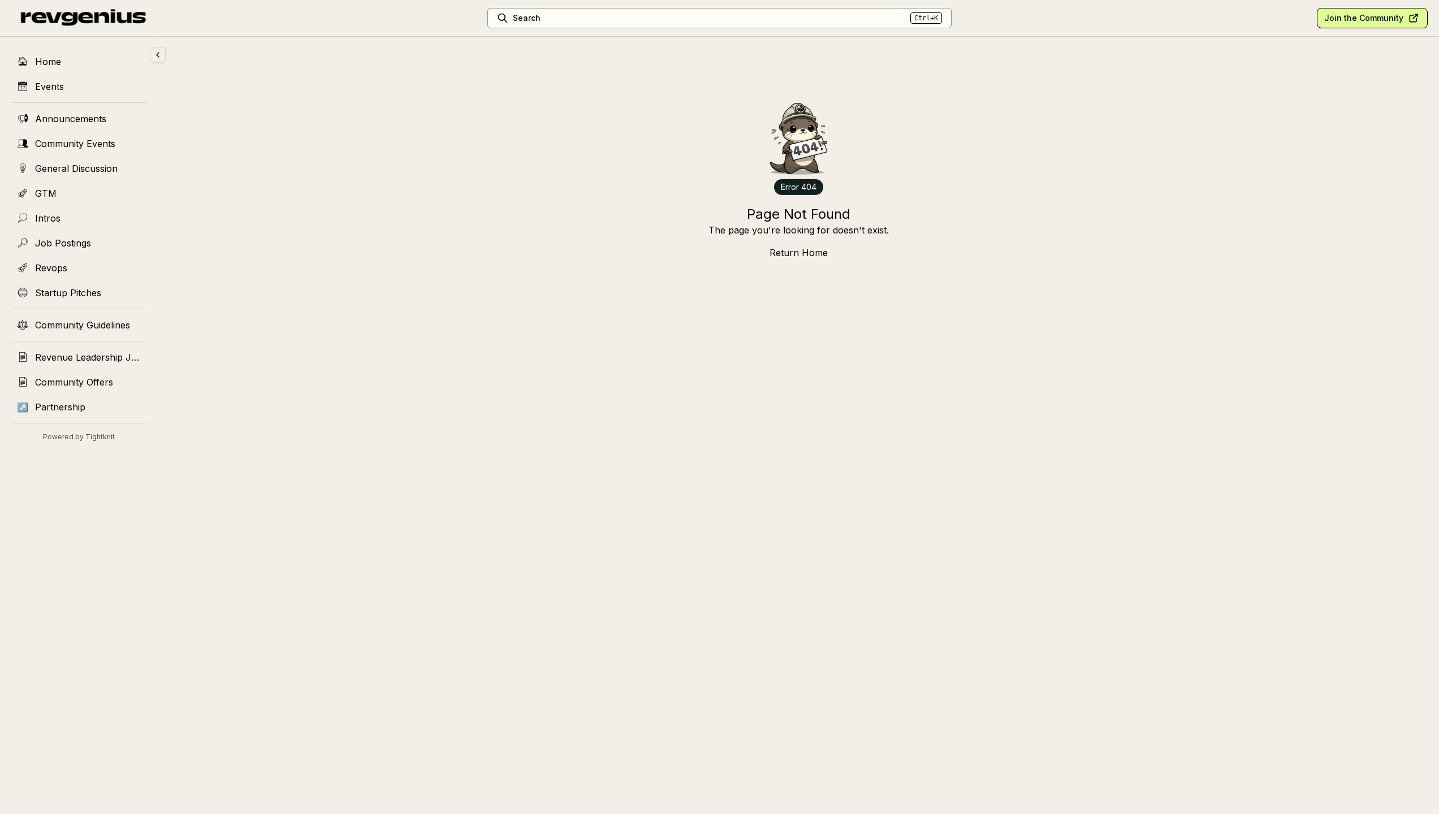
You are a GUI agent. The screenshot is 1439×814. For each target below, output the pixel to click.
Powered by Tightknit (79, 436)
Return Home (799, 252)
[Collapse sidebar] (158, 55)
